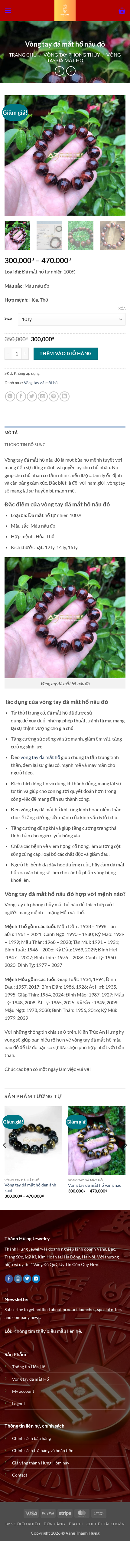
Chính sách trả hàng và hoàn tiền (42, 1450)
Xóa (122, 308)
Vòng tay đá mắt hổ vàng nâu (95, 1185)
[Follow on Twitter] (27, 1278)
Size (8, 318)
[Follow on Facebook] (9, 1278)
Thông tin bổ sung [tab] (25, 444)
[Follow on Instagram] (18, 1278)
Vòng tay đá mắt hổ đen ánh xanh (30, 1188)
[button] (8, 10)
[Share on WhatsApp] (10, 396)
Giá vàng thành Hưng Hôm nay (40, 1462)
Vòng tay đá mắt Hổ (30, 1379)
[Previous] (14, 156)
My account (23, 1391)
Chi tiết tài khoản (105, 1524)
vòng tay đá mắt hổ (40, 757)
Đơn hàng (54, 1524)
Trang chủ (23, 54)
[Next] (115, 156)
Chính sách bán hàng (31, 1438)
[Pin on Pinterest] (54, 396)
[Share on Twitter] (32, 396)
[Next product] (59, 71)
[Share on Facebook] (21, 396)
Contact (19, 1474)
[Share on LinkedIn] (65, 396)
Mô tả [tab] (11, 432)
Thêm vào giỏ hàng (66, 353)
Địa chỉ (76, 1524)
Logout (18, 1403)
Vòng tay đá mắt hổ (40, 382)
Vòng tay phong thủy (72, 54)
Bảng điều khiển (22, 1524)
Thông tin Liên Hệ (28, 1366)
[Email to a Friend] (43, 396)
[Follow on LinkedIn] (36, 1278)
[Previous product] (71, 71)
